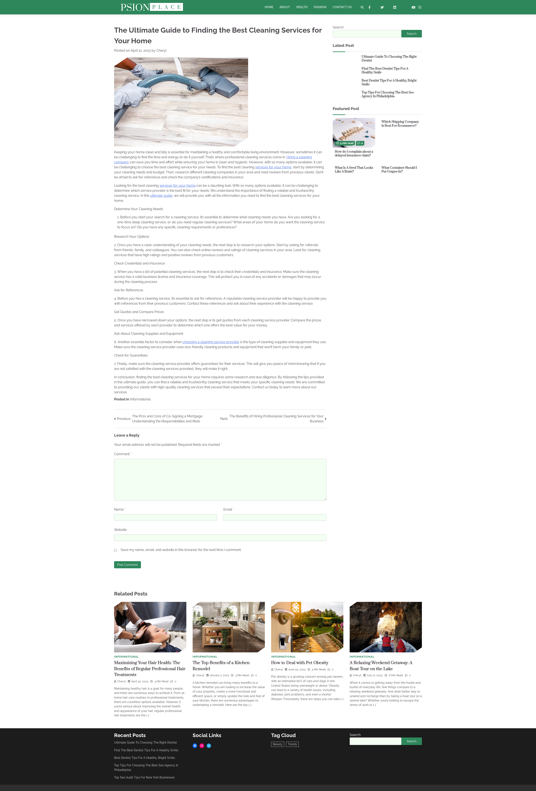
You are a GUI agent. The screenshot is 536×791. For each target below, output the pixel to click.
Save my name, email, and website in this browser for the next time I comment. (181, 550)
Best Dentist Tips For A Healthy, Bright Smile (389, 83)
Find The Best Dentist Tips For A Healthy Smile (385, 71)
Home (269, 7)
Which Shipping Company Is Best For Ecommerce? (400, 124)
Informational (140, 399)
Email (228, 509)
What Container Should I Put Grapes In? (399, 170)
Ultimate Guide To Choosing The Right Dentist (389, 59)
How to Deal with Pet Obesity (299, 663)
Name (119, 509)
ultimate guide (161, 196)
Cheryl (161, 50)
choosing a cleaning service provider (211, 342)
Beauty (277, 744)
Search (338, 27)
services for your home (273, 167)
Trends (292, 744)
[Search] (362, 7)
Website (120, 530)
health (301, 7)
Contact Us (342, 7)
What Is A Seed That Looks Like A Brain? (354, 170)
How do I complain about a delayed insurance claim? (354, 153)
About (285, 7)
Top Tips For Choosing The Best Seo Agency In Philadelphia (388, 94)
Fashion (320, 7)
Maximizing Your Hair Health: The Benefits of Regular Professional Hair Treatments (149, 668)
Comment (122, 454)
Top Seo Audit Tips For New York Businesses (144, 777)
